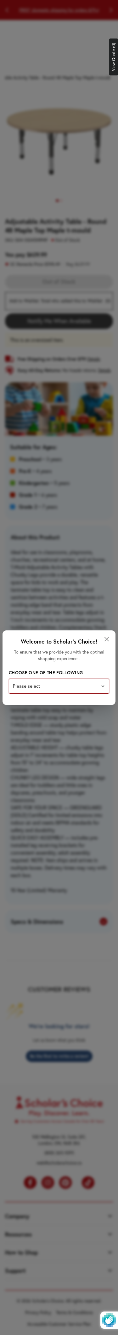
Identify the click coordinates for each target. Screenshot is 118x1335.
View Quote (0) (113, 57)
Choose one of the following (46, 672)
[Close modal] (106, 639)
